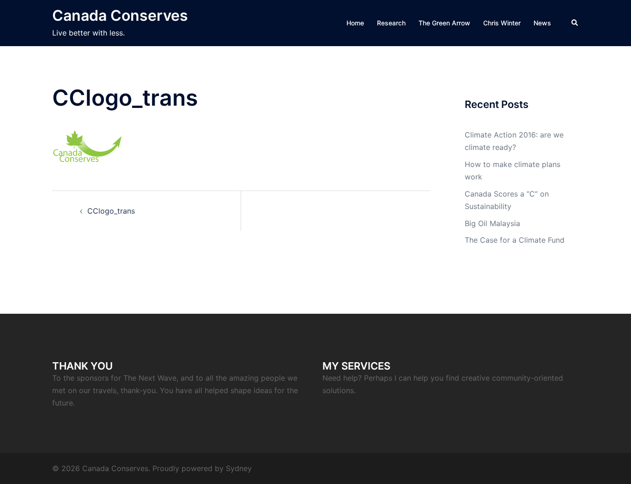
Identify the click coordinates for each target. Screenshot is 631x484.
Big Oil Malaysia (492, 223)
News (542, 23)
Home (355, 23)
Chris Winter (502, 23)
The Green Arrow (444, 23)
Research (391, 23)
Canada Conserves (120, 15)
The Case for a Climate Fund (514, 240)
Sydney (239, 468)
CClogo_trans (111, 210)
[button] (575, 23)
